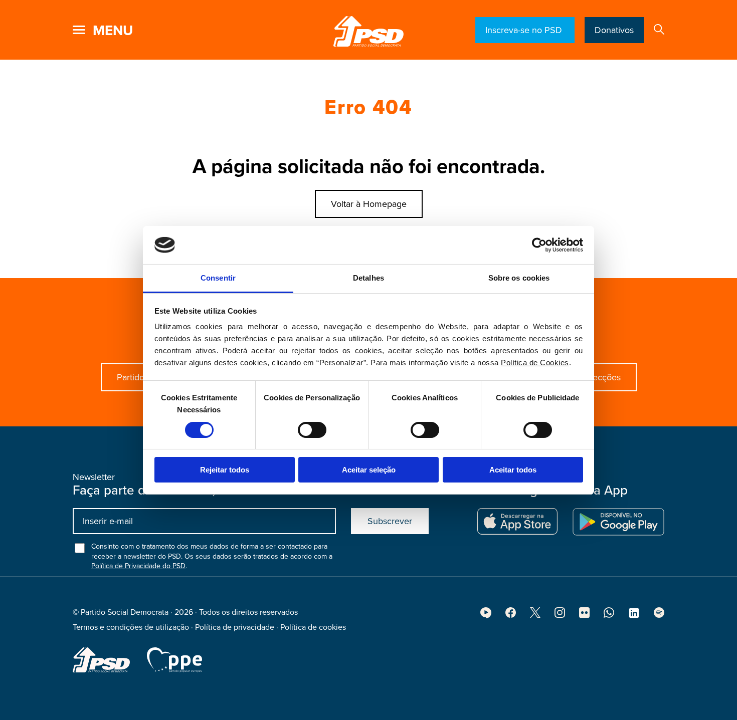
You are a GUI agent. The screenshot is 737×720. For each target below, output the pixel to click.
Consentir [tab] (218, 278)
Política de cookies (313, 627)
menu (113, 30)
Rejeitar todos (224, 469)
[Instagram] (560, 615)
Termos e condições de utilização (131, 627)
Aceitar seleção (369, 469)
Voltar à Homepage (369, 203)
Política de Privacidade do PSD (138, 566)
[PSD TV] (485, 616)
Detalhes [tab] (368, 278)
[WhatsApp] (609, 615)
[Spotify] (659, 615)
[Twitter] (535, 615)
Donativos (614, 30)
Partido (130, 377)
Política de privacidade (234, 627)
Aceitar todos (512, 469)
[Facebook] (510, 615)
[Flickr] (584, 615)
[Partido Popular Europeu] (174, 659)
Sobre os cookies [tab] (519, 278)
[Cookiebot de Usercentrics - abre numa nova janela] (539, 245)
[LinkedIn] (634, 616)
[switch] (312, 430)
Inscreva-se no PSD (525, 30)
